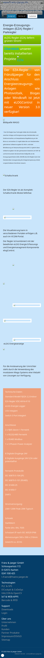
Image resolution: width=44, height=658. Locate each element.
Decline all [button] (21, 16)
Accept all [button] (11, 16)
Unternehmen (9, 622)
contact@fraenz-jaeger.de (33, 654)
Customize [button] (32, 16)
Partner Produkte (10, 632)
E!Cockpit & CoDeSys (12, 589)
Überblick (11, 49)
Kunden (5, 629)
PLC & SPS (7, 586)
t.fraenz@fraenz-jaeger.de (15, 576)
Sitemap (6, 639)
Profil (4, 625)
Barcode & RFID (10, 600)
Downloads (7, 609)
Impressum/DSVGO (12, 636)
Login (4, 612)
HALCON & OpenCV (12, 593)
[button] (2, 655)
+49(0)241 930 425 (19, 654)
